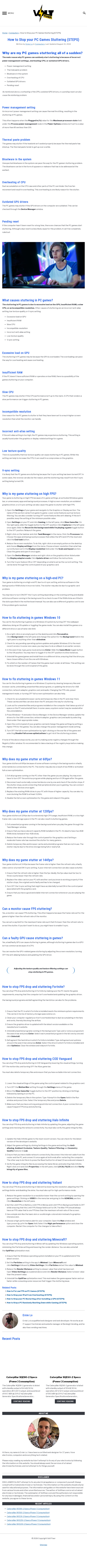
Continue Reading (21, 1401)
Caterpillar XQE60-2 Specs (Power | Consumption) (28, 1513)
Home (4, 33)
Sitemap (43, 1545)
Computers (14, 33)
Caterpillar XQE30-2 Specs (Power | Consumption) (28, 1516)
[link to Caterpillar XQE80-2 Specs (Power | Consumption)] (21, 1358)
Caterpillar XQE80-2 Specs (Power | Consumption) (28, 1509)
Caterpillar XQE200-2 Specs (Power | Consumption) (29, 1524)
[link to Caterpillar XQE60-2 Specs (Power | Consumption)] (65, 1358)
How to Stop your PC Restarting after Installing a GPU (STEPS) (35, 1299)
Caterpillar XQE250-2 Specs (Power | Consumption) (29, 1520)
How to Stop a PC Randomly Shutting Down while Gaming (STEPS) (37, 1303)
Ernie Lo (29, 44)
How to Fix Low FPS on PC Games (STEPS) (26, 1291)
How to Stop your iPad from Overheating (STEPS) (29, 1295)
